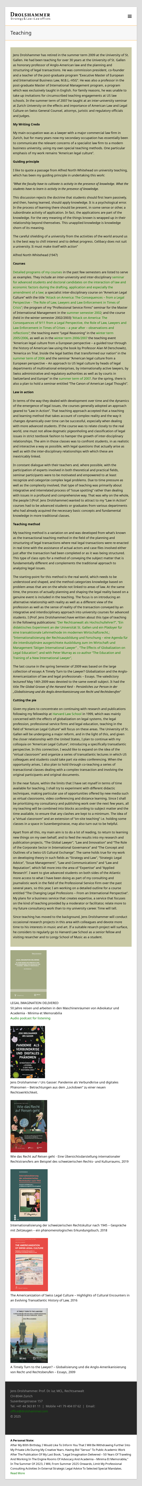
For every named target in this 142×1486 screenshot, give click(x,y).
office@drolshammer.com (29, 1411)
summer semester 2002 (84, 313)
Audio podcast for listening (30, 1018)
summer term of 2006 (29, 358)
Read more (17, 1473)
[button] (130, 16)
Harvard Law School (67, 714)
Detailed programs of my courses (38, 272)
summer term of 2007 (75, 378)
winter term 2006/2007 (70, 338)
